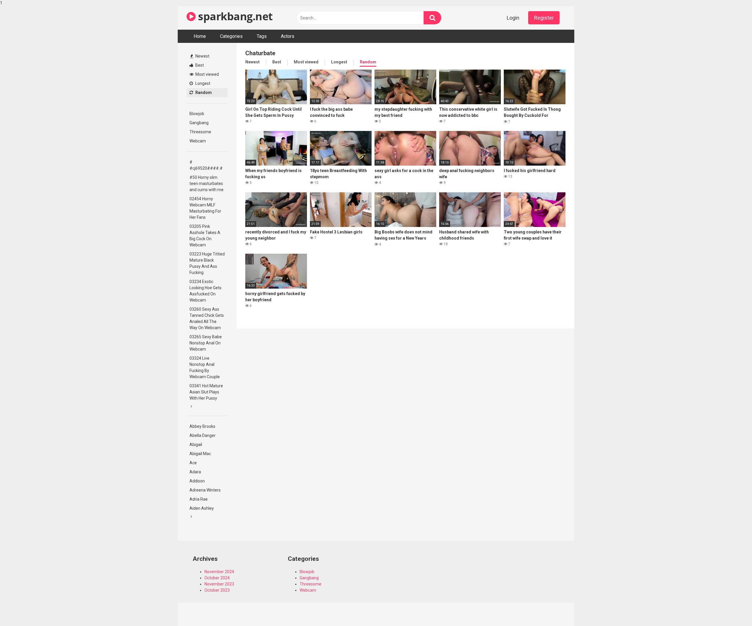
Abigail (195, 444)
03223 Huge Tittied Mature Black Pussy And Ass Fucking (207, 263)
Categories (231, 36)
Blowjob (196, 113)
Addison (197, 481)
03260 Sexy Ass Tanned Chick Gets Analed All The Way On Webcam (206, 318)
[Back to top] (732, 609)
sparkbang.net (234, 16)
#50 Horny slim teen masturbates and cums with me (206, 183)
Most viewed (206, 74)
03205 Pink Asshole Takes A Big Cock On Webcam (204, 235)
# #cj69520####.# (206, 165)
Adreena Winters (205, 490)
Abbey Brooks (202, 426)
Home (200, 36)
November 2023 (219, 584)
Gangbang (199, 122)
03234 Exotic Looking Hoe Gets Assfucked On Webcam (205, 290)
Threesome (200, 131)
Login (513, 18)
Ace (193, 462)
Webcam (197, 141)
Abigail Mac (200, 453)
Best (199, 65)
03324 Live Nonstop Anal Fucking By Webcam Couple (204, 367)
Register (544, 18)
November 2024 (219, 571)
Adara (195, 472)
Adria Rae (198, 499)
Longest (202, 83)
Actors (287, 36)
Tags (262, 36)
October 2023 (217, 590)
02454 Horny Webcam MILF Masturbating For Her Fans (205, 208)
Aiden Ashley (201, 508)
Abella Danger (202, 435)
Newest (201, 56)
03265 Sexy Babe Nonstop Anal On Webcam (205, 342)
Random (203, 92)
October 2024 (217, 577)
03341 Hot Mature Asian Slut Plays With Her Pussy (206, 391)
